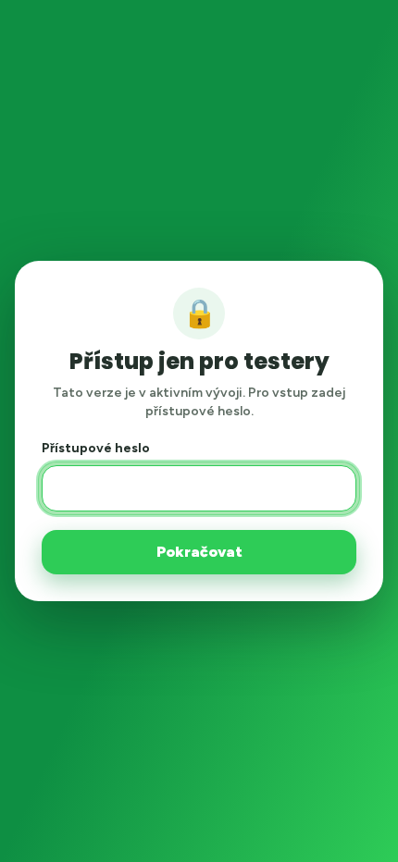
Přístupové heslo (96, 448)
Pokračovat (199, 551)
